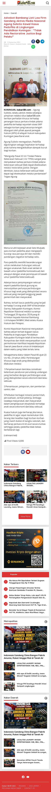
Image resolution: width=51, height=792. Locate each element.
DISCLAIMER (34, 786)
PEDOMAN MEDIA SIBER (11, 788)
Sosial (24, 44)
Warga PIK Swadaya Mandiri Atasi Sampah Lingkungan (36, 506)
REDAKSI (22, 786)
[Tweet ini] (38, 41)
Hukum (12, 44)
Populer (13, 574)
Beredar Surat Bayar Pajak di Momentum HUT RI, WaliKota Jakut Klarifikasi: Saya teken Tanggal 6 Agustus (27, 611)
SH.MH (19, 320)
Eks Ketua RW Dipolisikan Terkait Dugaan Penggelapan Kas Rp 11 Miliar (26, 581)
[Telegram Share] (42, 41)
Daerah (6, 44)
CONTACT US (29, 788)
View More (25, 516)
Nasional (19, 44)
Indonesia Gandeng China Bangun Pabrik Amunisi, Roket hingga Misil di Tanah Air (13, 484)
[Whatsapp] (33, 47)
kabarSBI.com (24, 109)
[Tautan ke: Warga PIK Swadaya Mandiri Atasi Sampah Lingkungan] (9, 686)
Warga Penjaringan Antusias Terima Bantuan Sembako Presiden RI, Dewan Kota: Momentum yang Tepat (25, 589)
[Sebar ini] (33, 41)
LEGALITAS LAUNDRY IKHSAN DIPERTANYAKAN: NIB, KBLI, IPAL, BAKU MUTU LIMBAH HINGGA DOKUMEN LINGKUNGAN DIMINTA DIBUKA (37, 484)
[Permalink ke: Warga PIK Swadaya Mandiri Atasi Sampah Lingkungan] (37, 496)
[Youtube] (28, 452)
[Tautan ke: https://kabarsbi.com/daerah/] (45, 698)
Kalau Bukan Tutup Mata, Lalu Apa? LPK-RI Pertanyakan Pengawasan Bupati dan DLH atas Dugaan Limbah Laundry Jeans (27, 596)
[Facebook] (23, 452)
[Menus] (4, 3)
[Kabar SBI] (26, 3)
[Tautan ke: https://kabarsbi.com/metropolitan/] (45, 621)
